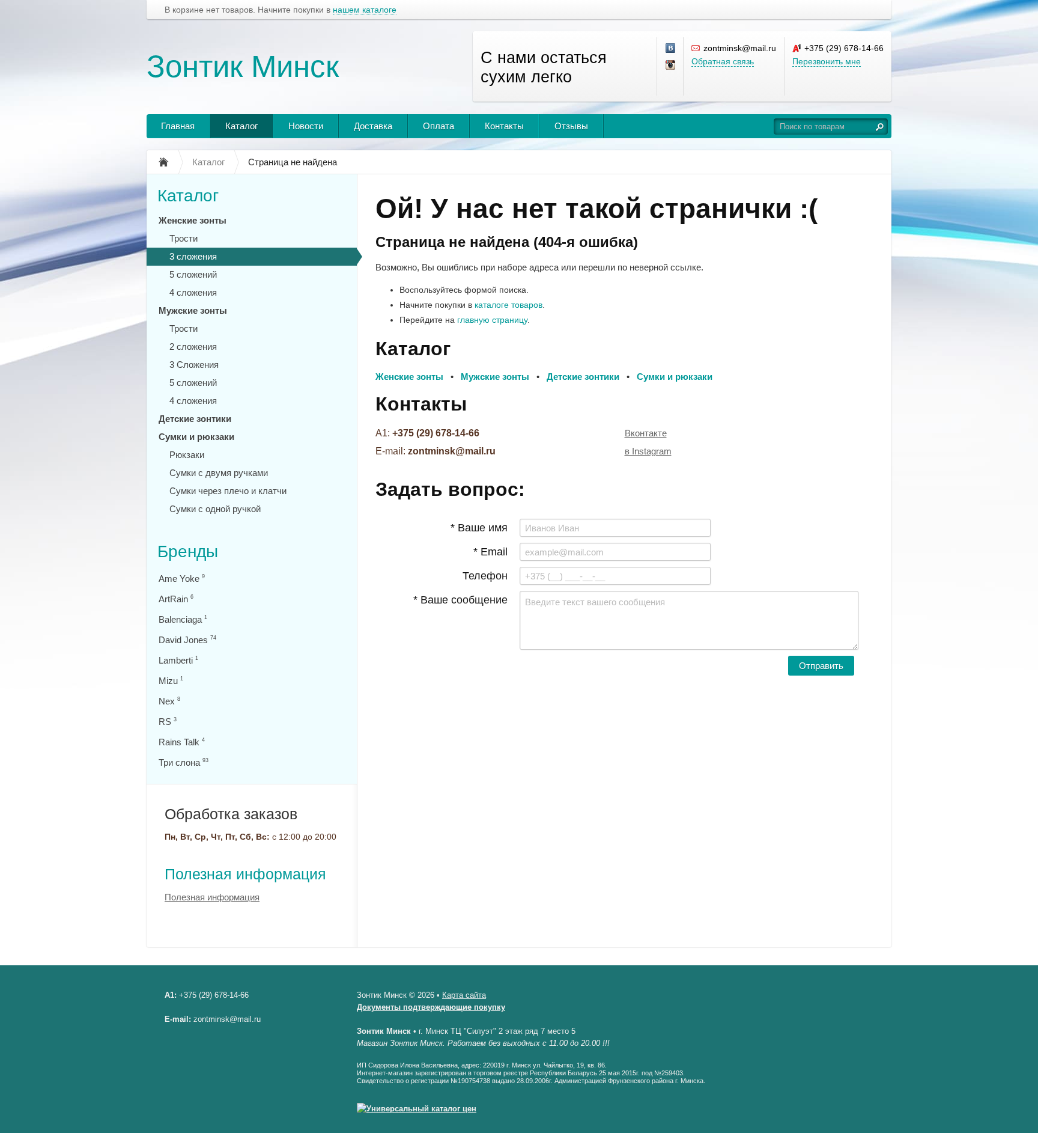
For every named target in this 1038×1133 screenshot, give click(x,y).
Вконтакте (646, 433)
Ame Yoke (182, 578)
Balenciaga (183, 619)
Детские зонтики (195, 419)
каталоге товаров (508, 305)
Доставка (373, 126)
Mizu (171, 681)
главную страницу (492, 320)
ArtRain (176, 599)
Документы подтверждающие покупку (431, 1007)
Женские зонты (192, 220)
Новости (305, 126)
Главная (178, 126)
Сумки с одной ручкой (215, 509)
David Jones (187, 640)
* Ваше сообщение (460, 600)
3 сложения (193, 256)
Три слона (183, 762)
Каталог (241, 126)
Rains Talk (182, 742)
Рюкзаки (186, 455)
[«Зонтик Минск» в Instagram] (671, 65)
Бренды (187, 551)
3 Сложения (194, 364)
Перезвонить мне (826, 61)
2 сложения (193, 346)
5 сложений (193, 274)
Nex (169, 701)
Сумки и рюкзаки (196, 437)
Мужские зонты (193, 310)
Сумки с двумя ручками (218, 473)
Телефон (485, 576)
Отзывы (571, 126)
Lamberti (178, 660)
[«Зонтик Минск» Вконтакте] (671, 48)
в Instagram (648, 451)
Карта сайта (464, 995)
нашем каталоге (364, 9)
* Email (490, 552)
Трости (183, 238)
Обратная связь (722, 61)
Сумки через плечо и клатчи (228, 491)
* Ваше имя (479, 528)
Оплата (438, 126)
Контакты (504, 126)
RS (168, 721)
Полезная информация (245, 874)
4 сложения (193, 292)
